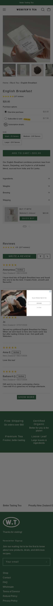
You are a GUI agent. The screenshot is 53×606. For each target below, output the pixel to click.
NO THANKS (39, 307)
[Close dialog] (50, 291)
